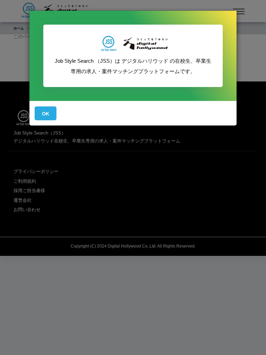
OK (45, 113)
